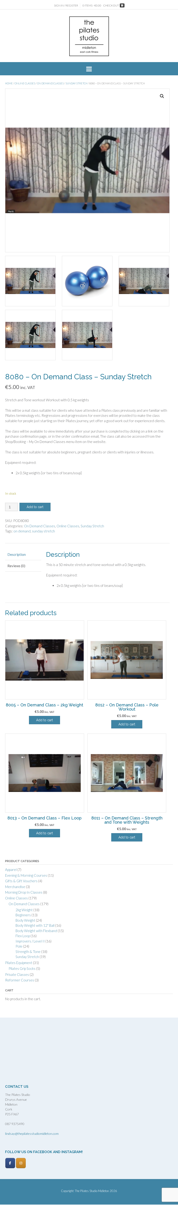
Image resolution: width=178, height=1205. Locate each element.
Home (9, 83)
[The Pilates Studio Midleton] (89, 36)
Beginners (23, 915)
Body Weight (25, 920)
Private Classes (17, 974)
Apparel (11, 869)
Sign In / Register (66, 5)
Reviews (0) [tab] (16, 566)
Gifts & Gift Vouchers (21, 881)
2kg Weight (24, 910)
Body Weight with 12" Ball (35, 925)
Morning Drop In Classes (23, 892)
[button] (162, 96)
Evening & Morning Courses (26, 875)
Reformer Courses (19, 980)
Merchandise (15, 887)
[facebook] (10, 1163)
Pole (19, 946)
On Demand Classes (50, 83)
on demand (22, 531)
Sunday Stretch (76, 83)
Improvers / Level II (30, 941)
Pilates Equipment (18, 963)
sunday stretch (43, 531)
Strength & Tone (28, 951)
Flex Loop (23, 936)
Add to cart (35, 507)
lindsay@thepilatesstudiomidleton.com (32, 1133)
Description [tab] (16, 554)
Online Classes (25, 83)
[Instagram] (21, 1163)
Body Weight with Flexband (36, 931)
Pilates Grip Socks (22, 968)
